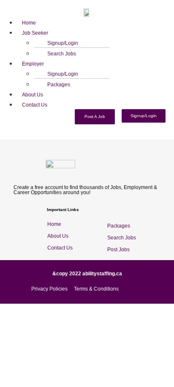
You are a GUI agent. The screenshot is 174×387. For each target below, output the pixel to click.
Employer (33, 64)
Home (29, 23)
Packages (58, 85)
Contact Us (34, 105)
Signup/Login (62, 43)
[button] (95, 32)
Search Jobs (61, 54)
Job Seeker (35, 33)
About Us (32, 95)
